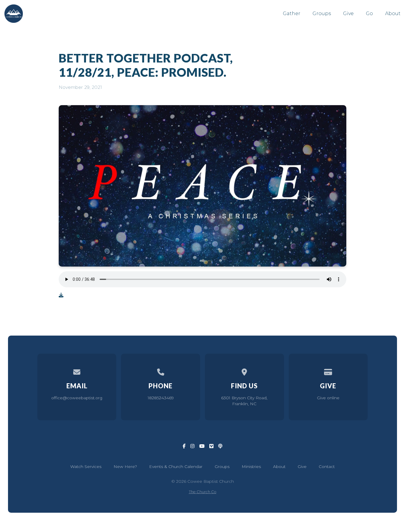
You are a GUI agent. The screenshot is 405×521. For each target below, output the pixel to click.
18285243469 (161, 397)
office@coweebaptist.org (76, 397)
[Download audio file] (61, 295)
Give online (328, 397)
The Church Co (202, 492)
